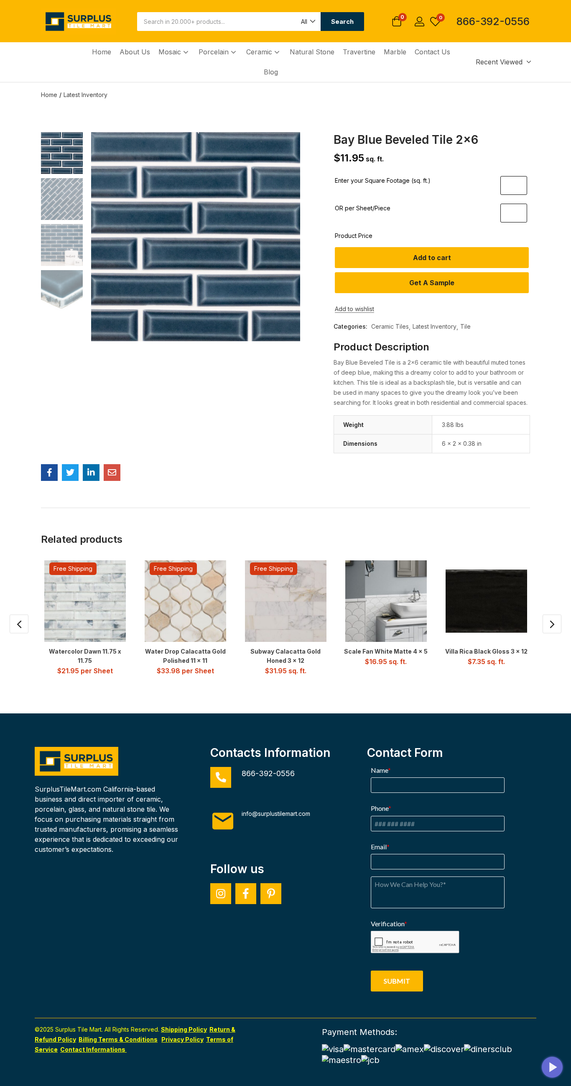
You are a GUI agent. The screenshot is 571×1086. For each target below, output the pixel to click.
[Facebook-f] (245, 893)
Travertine (359, 52)
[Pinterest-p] (270, 893)
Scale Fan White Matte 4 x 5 (386, 651)
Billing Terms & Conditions (118, 1039)
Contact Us (432, 52)
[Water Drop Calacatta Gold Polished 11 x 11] (185, 601)
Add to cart (432, 257)
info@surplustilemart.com (276, 813)
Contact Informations (93, 1049)
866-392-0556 (493, 21)
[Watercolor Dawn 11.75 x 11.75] (85, 601)
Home (101, 52)
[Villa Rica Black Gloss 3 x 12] (486, 601)
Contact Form (405, 753)
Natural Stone (312, 52)
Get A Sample (431, 283)
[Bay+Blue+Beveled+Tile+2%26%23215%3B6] (70, 472)
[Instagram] (220, 893)
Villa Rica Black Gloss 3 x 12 (486, 651)
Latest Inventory (85, 94)
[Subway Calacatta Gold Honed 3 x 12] (285, 601)
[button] (308, 21)
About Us (135, 52)
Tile (465, 326)
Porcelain (215, 52)
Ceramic (260, 52)
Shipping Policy (184, 1029)
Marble (395, 52)
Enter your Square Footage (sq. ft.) (383, 180)
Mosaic (170, 52)
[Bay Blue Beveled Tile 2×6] (49, 472)
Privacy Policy (182, 1039)
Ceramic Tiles (390, 326)
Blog (271, 72)
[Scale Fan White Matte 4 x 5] (386, 601)
